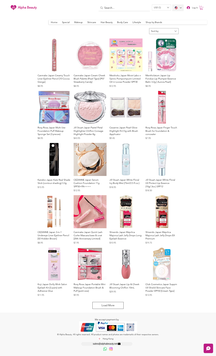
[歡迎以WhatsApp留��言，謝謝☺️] (105, 349)
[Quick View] (54, 55)
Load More (108, 305)
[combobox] (164, 31)
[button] (161, 7)
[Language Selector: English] (178, 8)
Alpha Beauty (27, 7)
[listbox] (161, 7)
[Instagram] (111, 349)
